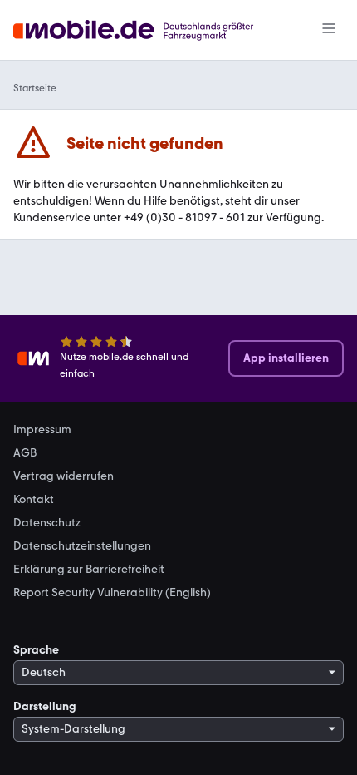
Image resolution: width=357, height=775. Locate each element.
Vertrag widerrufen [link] (63, 476)
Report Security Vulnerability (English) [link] (112, 593)
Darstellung (44, 706)
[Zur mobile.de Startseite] (148, 30)
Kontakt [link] (33, 499)
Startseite (34, 88)
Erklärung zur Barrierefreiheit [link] (88, 569)
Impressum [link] (42, 430)
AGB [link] (25, 453)
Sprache (36, 650)
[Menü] (329, 30)
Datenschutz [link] (47, 523)
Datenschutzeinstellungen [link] (82, 546)
